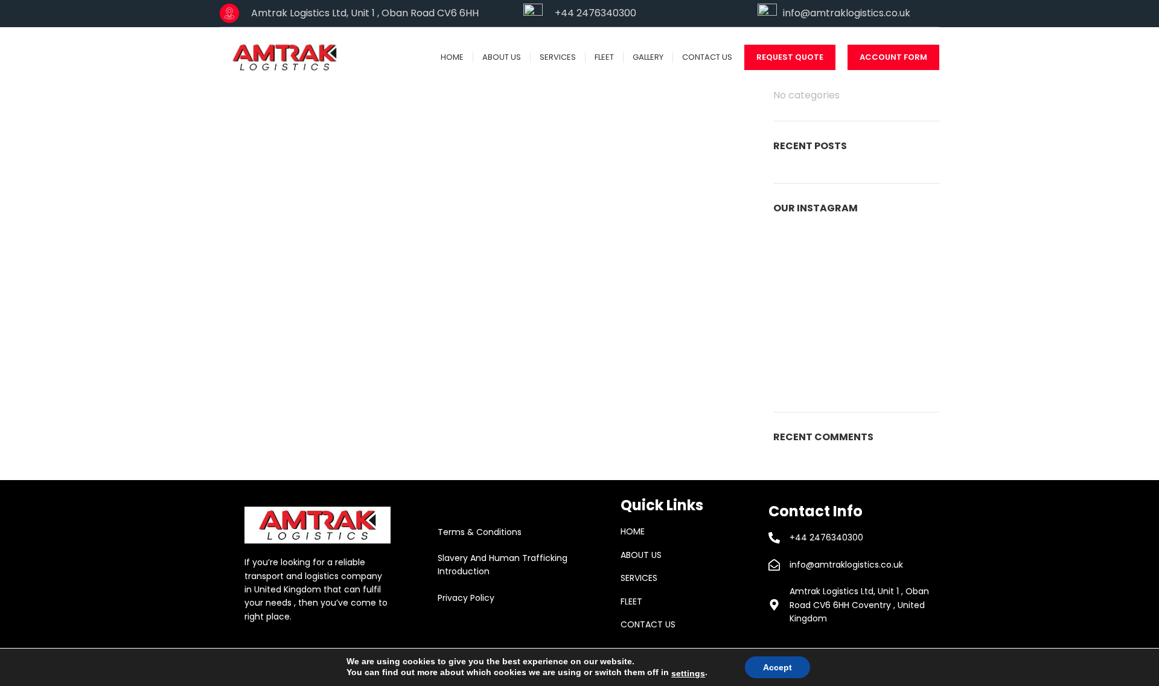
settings (688, 673)
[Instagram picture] (799, 254)
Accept (777, 667)
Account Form (893, 57)
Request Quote (789, 57)
